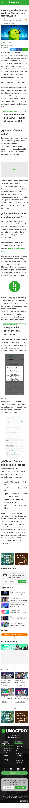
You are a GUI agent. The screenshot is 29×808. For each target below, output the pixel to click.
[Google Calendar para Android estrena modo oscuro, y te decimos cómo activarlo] (5, 593)
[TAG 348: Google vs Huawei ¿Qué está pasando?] (7, 675)
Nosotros (19, 746)
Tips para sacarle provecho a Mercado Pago (20, 682)
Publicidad (19, 758)
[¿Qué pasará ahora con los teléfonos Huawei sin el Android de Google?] (5, 599)
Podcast (5, 755)
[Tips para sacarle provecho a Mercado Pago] (21, 675)
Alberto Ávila (7, 45)
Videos (4, 701)
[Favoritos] (26, 2)
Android (22, 183)
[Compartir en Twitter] (13, 49)
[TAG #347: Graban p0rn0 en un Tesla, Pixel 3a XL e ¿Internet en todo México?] (21, 692)
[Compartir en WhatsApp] (25, 49)
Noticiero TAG (6, 685)
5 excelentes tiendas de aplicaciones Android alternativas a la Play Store (18, 612)
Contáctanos (14, 773)
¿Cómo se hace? (6, 42)
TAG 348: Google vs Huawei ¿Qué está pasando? (6, 682)
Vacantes (19, 748)
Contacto (19, 751)
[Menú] (2, 2)
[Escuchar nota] (26, 19)
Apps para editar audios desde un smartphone (12, 330)
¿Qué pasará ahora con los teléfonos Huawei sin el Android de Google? (18, 599)
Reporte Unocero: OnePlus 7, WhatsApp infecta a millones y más (7, 698)
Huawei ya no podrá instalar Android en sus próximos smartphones (17, 605)
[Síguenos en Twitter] (11, 769)
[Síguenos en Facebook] (5, 769)
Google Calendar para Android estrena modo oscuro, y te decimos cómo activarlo (17, 593)
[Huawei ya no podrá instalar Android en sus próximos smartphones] (5, 605)
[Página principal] (14, 2)
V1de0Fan (6, 753)
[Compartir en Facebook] (19, 49)
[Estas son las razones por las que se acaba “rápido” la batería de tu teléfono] (5, 618)
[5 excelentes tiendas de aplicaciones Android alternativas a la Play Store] (5, 612)
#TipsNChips (20, 685)
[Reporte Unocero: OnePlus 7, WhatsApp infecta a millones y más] (7, 692)
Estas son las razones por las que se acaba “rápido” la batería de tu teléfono (18, 618)
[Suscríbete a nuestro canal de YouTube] (18, 769)
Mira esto (4, 669)
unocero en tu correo (8, 568)
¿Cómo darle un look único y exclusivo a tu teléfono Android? (18, 624)
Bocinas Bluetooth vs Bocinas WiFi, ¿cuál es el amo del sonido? (14, 118)
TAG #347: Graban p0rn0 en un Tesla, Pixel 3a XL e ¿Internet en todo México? (21, 698)
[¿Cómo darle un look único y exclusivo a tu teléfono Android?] (5, 624)
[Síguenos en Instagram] (24, 769)
